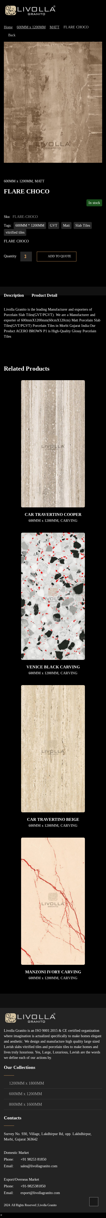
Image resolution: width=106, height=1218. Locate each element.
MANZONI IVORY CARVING (53, 972)
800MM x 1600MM (25, 1104)
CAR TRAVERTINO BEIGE (53, 819)
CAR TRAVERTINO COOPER (53, 514)
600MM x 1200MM (31, 27)
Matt (66, 225)
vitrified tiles (15, 232)
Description (14, 295)
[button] (1, 1215)
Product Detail (44, 295)
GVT (53, 225)
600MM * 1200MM (29, 225)
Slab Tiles (82, 225)
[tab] (14, 295)
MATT (54, 27)
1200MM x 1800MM (26, 1083)
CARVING (68, 521)
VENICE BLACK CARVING (53, 667)
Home (8, 27)
